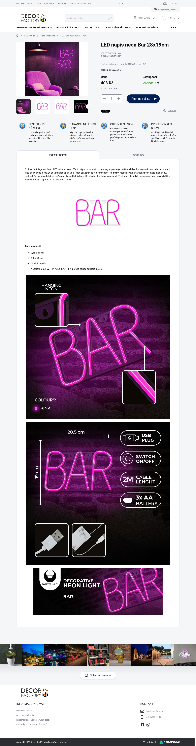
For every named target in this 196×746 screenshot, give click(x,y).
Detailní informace (110, 70)
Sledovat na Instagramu (100, 675)
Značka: (111, 56)
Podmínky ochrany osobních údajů (31, 724)
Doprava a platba (24, 3)
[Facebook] (142, 724)
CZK (171, 3)
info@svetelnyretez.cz (156, 711)
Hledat (110, 18)
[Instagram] (148, 724)
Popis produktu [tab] (58, 154)
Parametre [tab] (138, 154)
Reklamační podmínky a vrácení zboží (74, 3)
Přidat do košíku (140, 98)
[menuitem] (34, 27)
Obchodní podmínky (45, 3)
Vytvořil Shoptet (150, 742)
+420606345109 (153, 717)
